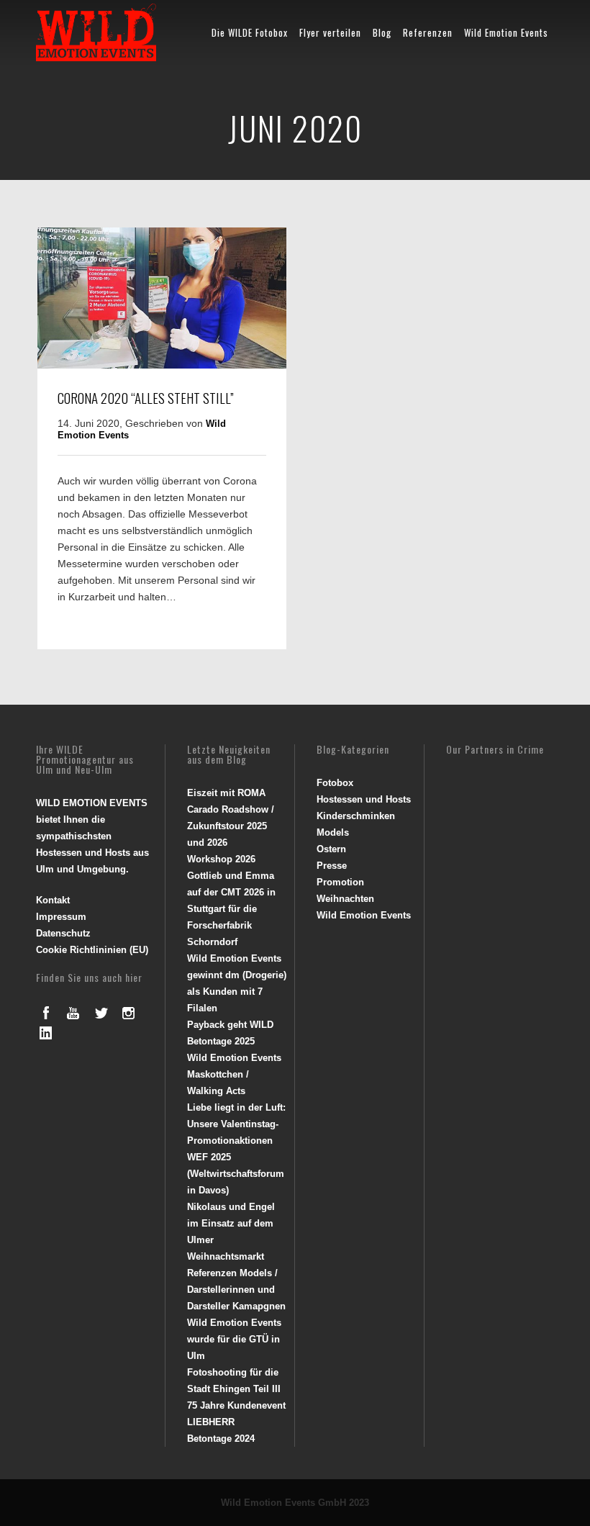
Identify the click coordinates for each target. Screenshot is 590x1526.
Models (333, 832)
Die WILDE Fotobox (250, 32)
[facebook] (46, 1013)
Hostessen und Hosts (364, 799)
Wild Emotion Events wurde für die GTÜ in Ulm (234, 1339)
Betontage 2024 (221, 1438)
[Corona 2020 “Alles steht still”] (161, 365)
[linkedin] (46, 1033)
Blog (382, 32)
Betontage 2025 (221, 1041)
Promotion (340, 882)
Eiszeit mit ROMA (226, 792)
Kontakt (53, 900)
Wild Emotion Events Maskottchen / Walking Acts (234, 1074)
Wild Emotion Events (506, 32)
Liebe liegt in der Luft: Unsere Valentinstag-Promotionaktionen (236, 1124)
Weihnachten (345, 898)
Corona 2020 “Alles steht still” (146, 397)
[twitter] (101, 1013)
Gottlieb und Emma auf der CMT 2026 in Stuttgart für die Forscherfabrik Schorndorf (231, 908)
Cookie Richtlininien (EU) (92, 949)
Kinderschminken (356, 816)
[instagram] (128, 1013)
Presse (332, 865)
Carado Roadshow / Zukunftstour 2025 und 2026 (230, 826)
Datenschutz (63, 933)
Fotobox (335, 782)
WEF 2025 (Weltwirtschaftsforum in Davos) (235, 1174)
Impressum (61, 916)
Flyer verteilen (330, 32)
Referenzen (428, 32)
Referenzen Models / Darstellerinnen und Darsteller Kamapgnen (236, 1289)
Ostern (331, 849)
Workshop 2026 (221, 859)
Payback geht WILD (230, 1024)
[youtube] (73, 1013)
